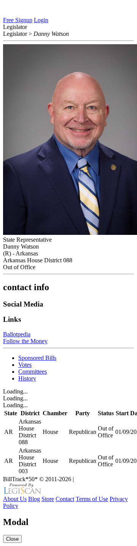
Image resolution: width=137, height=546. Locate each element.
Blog (34, 499)
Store (47, 499)
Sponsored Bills (37, 358)
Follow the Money (25, 341)
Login (41, 20)
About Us (15, 499)
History (27, 378)
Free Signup (17, 20)
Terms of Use (92, 499)
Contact (65, 499)
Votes (25, 364)
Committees (32, 371)
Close (12, 539)
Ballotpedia (16, 334)
